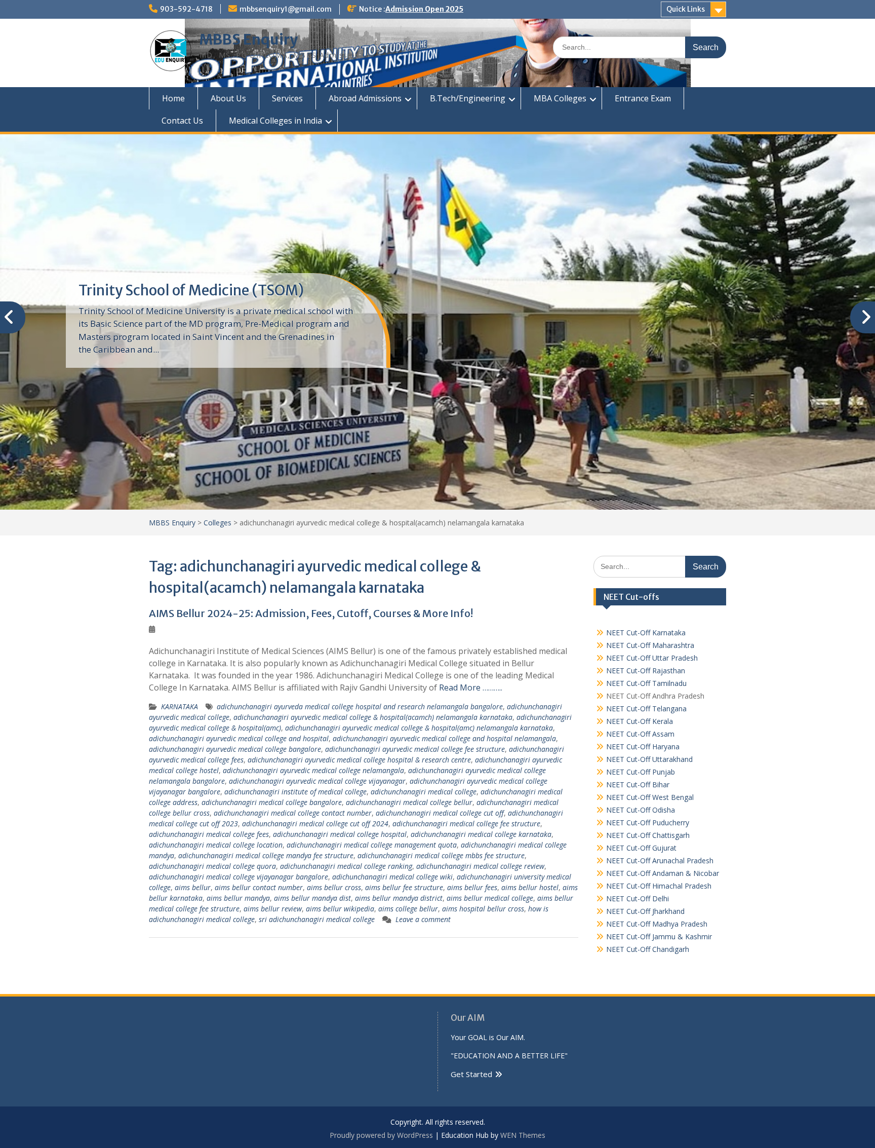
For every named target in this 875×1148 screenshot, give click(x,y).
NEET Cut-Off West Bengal (650, 797)
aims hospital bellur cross (483, 908)
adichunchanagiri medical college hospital (340, 834)
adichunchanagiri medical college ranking (346, 866)
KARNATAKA (179, 706)
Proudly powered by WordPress (381, 1135)
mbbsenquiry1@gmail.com (286, 9)
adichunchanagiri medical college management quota (372, 845)
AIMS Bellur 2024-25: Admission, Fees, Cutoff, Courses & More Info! (311, 613)
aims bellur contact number (259, 887)
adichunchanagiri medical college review (480, 866)
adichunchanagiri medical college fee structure (466, 823)
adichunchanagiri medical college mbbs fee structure (441, 855)
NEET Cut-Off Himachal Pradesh (658, 886)
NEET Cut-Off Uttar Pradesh (652, 658)
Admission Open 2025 (424, 9)
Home (173, 98)
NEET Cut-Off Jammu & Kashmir (659, 936)
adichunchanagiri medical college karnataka (481, 834)
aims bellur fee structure (404, 887)
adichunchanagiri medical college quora (212, 866)
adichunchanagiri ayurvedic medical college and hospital (239, 738)
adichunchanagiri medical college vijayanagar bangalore (238, 877)
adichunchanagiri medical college (423, 791)
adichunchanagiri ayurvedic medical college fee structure (415, 749)
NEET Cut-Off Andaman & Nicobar (662, 873)
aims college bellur (408, 908)
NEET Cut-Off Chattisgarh (648, 835)
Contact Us (182, 120)
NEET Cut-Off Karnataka (646, 632)
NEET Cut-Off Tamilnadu (646, 683)
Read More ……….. (470, 687)
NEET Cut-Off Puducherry (647, 822)
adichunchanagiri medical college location (216, 845)
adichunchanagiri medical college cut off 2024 (315, 823)
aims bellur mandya (238, 898)
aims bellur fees (472, 887)
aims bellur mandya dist (312, 898)
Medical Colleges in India (275, 120)
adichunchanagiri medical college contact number (293, 813)
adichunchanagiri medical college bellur (409, 802)
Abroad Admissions (365, 98)
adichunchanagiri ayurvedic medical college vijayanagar (317, 781)
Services (287, 98)
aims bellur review (273, 908)
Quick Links (685, 9)
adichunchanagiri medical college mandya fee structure (265, 855)
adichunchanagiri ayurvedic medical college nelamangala (313, 770)
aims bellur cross (334, 887)
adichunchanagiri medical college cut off (440, 813)
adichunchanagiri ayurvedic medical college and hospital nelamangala (444, 738)
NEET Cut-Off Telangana (646, 708)
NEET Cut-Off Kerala (639, 721)
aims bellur (193, 887)
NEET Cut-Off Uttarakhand (649, 759)
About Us (228, 98)
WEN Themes (522, 1135)
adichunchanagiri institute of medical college (295, 791)
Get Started (471, 1074)
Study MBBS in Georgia (154, 290)
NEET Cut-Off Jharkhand (645, 911)
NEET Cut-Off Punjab (640, 772)
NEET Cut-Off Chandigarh (647, 949)
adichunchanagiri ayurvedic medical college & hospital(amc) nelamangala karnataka (419, 728)
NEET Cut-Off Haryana (643, 746)
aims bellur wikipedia (340, 908)
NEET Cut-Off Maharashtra (650, 645)
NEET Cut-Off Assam (640, 734)
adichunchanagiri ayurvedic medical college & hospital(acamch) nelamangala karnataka (372, 717)
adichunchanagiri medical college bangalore (272, 802)
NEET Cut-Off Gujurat (641, 848)
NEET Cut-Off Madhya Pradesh (656, 924)
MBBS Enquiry (249, 39)
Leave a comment (423, 919)
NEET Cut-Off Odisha (640, 810)
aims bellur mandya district (399, 898)
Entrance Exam (643, 98)
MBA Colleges (560, 98)
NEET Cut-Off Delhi (637, 898)
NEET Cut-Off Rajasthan (645, 670)
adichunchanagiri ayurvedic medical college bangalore (235, 749)
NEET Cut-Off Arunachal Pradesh (659, 860)
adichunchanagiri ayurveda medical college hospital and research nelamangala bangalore (360, 706)
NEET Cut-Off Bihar (637, 784)
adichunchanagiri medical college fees (209, 834)
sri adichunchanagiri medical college (317, 919)
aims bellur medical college (490, 898)
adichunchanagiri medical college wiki (392, 877)
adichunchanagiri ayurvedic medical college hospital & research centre (359, 759)
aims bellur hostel (530, 887)
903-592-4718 (186, 9)
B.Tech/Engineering (467, 98)
